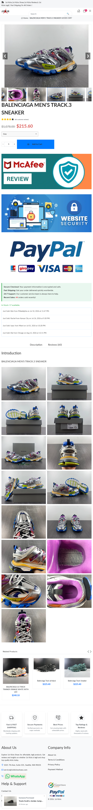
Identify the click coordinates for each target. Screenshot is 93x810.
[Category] (90, 11)
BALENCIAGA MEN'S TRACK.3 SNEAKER (23, 361)
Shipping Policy (8, 796)
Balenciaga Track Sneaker (77, 681)
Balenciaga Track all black (46, 681)
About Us (52, 755)
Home (25, 18)
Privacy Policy (54, 765)
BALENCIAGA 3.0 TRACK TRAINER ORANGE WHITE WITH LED (16, 689)
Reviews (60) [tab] (55, 345)
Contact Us (6, 791)
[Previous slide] (88, 652)
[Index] (78, 11)
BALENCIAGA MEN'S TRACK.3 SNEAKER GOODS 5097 (51, 18)
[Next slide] (91, 652)
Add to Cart (37, 144)
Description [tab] (36, 345)
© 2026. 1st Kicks (54, 799)
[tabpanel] (15, 679)
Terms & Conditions (56, 760)
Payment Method (55, 769)
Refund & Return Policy (11, 801)
